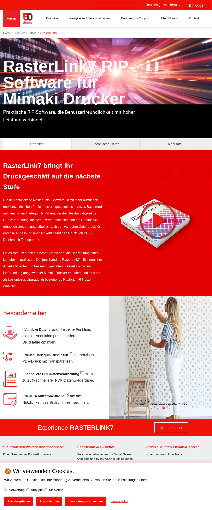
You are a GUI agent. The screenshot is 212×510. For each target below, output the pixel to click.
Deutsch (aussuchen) (162, 5)
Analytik (36, 490)
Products (19, 33)
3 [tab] (164, 413)
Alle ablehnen (49, 501)
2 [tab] (157, 413)
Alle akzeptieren (18, 501)
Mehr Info (175, 144)
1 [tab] (151, 413)
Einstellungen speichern (86, 501)
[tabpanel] (160, 357)
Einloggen (197, 5)
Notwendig (16, 490)
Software (33, 33)
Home (7, 33)
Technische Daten (106, 144)
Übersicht (37, 144)
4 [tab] (170, 413)
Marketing (56, 490)
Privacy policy (119, 501)
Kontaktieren (171, 428)
